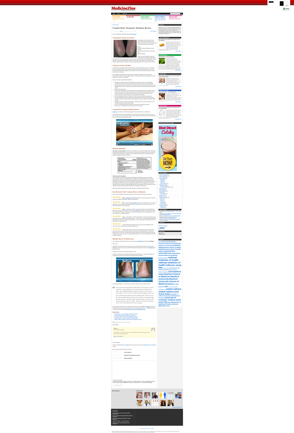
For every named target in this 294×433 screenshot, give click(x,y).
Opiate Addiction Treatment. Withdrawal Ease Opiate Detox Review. (128, 319)
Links (153, 428)
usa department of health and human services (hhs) (169, 304)
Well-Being (162, 203)
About (118, 13)
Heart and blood (163, 183)
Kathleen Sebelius (163, 258)
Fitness (161, 201)
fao (176, 241)
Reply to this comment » (118, 336)
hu (176, 255)
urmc (160, 302)
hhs (166, 255)
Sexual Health (162, 194)
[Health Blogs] (161, 228)
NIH (160, 267)
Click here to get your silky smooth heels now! (135, 309)
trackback (127, 344)
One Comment (153, 31)
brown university (167, 241)
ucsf (163, 286)
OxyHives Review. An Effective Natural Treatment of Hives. (126, 318)
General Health (162, 178)
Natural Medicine (162, 191)
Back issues (160, 232)
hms (169, 255)
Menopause (162, 206)
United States (164, 294)
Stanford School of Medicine (169, 275)
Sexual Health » (162, 74)
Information (161, 184)
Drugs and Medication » (164, 37)
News (160, 192)
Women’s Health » (163, 105)
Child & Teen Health (163, 174)
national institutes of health (168, 258)
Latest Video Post (115, 391)
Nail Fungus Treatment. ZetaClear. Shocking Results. (168, 218)
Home (114, 13)
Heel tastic (128, 197)
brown (159, 241)
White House (166, 306)
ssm (170, 271)
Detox (161, 199)
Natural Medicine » (163, 55)
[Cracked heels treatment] (134, 132)
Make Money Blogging (162, 225)
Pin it (287, 5)
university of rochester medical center (169, 299)
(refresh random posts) (177, 407)
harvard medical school (166, 243)
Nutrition (162, 202)
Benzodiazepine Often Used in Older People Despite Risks (121, 413)
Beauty (117, 24)
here (168, 33)
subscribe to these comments (149, 344)
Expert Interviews (163, 185)
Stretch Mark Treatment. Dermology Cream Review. (125, 315)
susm (170, 284)
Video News (162, 193)
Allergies (162, 179)
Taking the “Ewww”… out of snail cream (167, 92)
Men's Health (162, 188)
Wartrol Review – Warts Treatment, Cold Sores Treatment (126, 314)
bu (174, 241)
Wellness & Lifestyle (163, 197)
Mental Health (162, 189)
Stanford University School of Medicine (168, 281)
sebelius (170, 269)
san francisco (173, 268)
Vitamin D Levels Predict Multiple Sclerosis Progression (121, 423)
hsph (173, 255)
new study (176, 265)
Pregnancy (162, 207)
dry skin (122, 322)
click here (134, 34)
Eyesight (162, 180)
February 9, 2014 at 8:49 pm (119, 329)
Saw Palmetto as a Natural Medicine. (166, 56)
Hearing (162, 182)
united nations (173, 289)
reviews (128, 322)
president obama (166, 268)
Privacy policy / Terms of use (145, 428)
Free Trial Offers (162, 177)
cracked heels (117, 322)
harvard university (166, 252)
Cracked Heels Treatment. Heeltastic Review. (172, 215)
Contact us (124, 13)
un (166, 286)
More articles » (178, 51)
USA (165, 302)
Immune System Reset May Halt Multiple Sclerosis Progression (123, 416)
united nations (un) (168, 291)
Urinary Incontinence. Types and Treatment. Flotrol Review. (126, 316)
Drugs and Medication (163, 175)
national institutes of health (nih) (169, 263)
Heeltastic (115, 111)
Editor (121, 31)
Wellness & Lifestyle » (164, 90)
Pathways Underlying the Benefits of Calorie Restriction (121, 419)
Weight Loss (162, 196)
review (125, 322)
